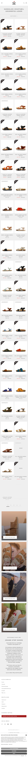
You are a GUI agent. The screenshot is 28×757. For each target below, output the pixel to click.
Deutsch (22, 755)
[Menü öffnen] (1, 2)
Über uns (3, 692)
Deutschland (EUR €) (13, 729)
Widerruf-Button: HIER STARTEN (9, 716)
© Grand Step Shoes (14, 732)
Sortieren (13, 16)
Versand (3, 684)
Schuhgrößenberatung (6, 688)
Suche (3, 682)
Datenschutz (4, 706)
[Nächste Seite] (20, 505)
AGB (2, 702)
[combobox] (23, 755)
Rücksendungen (5, 686)
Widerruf (3, 704)
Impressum (4, 699)
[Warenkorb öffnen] (26, 3)
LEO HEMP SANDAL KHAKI (20, 496)
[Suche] (24, 2)
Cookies (3, 708)
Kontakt (3, 690)
